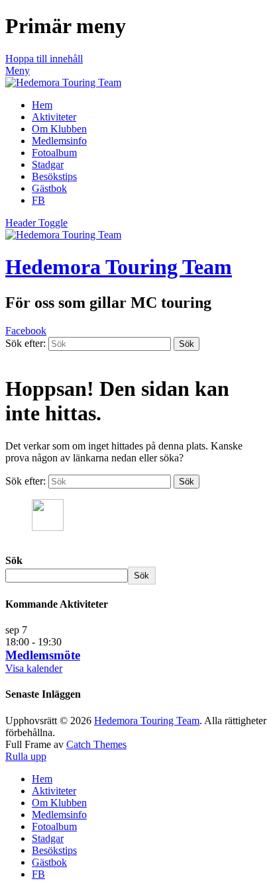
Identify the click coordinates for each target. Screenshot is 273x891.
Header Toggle (36, 222)
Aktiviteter (54, 116)
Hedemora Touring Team (118, 267)
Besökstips (54, 176)
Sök (14, 560)
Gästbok (49, 188)
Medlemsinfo (59, 140)
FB (38, 200)
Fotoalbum (54, 152)
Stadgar (48, 164)
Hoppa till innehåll (44, 58)
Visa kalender (33, 668)
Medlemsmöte (42, 655)
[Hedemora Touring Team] (63, 82)
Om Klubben (59, 128)
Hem (42, 105)
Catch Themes (96, 744)
